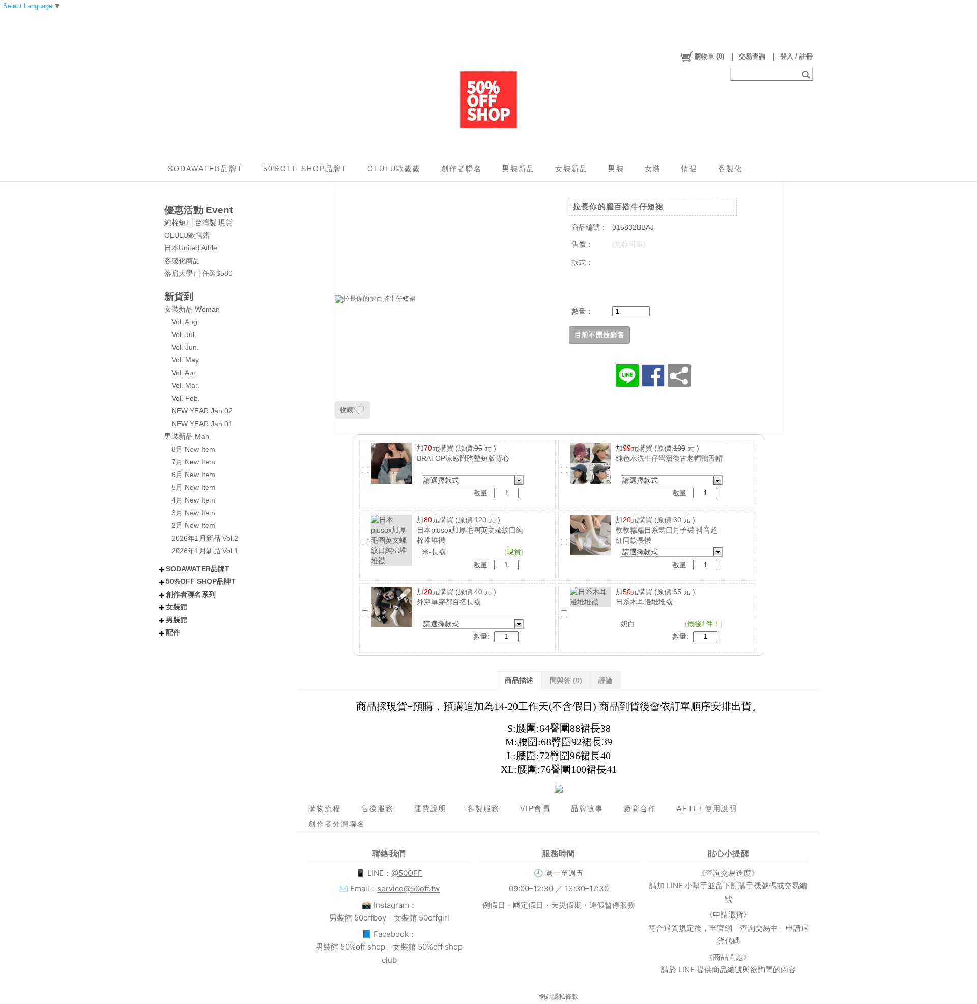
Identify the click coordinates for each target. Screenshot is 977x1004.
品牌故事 (587, 808)
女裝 (653, 168)
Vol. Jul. (183, 334)
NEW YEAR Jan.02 (202, 411)
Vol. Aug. (185, 322)
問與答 (566, 680)
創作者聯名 (461, 168)
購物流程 (324, 808)
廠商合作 (640, 808)
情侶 (689, 168)
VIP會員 (535, 808)
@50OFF (406, 873)
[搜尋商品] (807, 74)
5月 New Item (193, 487)
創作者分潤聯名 (336, 824)
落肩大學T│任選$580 (198, 273)
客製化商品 (182, 261)
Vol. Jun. (185, 347)
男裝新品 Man (186, 436)
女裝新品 (571, 168)
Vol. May (185, 360)
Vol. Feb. (185, 398)
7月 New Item (193, 462)
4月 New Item (193, 500)
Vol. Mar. (185, 385)
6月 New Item (193, 474)
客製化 (730, 168)
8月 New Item (193, 449)
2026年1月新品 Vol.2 (204, 538)
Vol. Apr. (184, 373)
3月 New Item (193, 513)
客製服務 (483, 808)
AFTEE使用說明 (707, 808)
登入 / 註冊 (796, 56)
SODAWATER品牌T (205, 168)
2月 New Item (193, 525)
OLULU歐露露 (394, 168)
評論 (605, 680)
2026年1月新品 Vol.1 (204, 551)
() (709, 56)
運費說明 (430, 808)
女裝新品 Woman (192, 309)
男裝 (616, 168)
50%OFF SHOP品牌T (305, 168)
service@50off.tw (408, 889)
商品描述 (519, 680)
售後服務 (377, 808)
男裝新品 (518, 168)
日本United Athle (190, 248)
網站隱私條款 (559, 996)
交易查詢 (752, 56)
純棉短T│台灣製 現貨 (198, 222)
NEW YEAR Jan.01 (202, 424)
